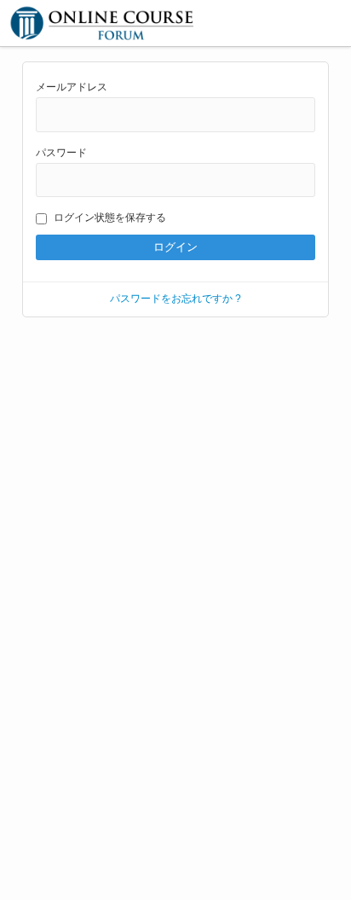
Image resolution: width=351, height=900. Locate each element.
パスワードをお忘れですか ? (175, 299)
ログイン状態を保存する (110, 218)
